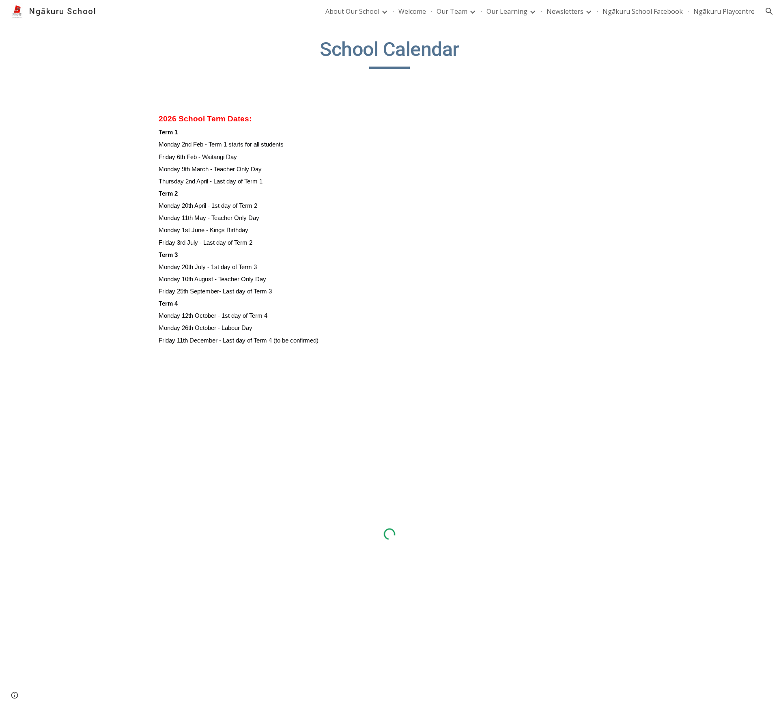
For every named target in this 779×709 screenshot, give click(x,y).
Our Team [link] (452, 11)
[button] (769, 11)
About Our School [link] (352, 11)
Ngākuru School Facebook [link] (643, 11)
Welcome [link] (412, 11)
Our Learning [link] (506, 11)
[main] (389, 53)
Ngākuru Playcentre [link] (724, 11)
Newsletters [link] (565, 11)
